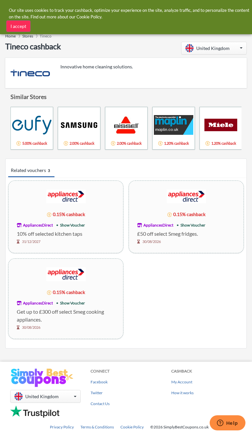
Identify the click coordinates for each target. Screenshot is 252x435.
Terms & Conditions (97, 426)
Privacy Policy (62, 426)
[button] (214, 48)
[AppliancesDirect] (66, 196)
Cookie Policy (132, 426)
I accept (18, 26)
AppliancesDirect (38, 225)
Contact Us (100, 403)
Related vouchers (30, 170)
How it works (182, 392)
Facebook (99, 381)
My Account (181, 381)
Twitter (97, 392)
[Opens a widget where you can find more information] (227, 423)
